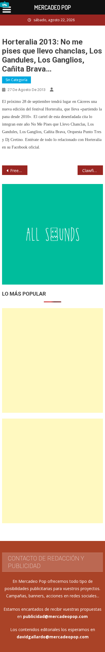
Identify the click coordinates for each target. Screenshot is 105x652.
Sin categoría (16, 79)
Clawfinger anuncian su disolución (92, 170)
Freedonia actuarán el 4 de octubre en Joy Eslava (18, 170)
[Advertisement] (52, 360)
